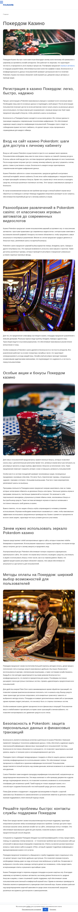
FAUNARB (8, 5)
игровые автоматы (68, 66)
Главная (6, 14)
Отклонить (53, 909)
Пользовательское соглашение (31, 909)
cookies (28, 906)
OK (45, 909)
